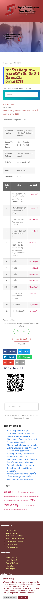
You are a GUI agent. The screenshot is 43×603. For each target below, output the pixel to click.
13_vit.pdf (33, 311)
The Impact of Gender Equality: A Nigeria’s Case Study (22, 440)
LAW (21, 496)
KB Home (7, 107)
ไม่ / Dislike (21, 338)
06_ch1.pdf (34, 261)
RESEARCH (26, 496)
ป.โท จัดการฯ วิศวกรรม (14, 541)
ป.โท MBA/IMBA (12, 547)
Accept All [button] (23, 597)
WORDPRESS (25, 500)
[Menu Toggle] (21, 18)
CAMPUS (31, 492)
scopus (32, 496)
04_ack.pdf (34, 231)
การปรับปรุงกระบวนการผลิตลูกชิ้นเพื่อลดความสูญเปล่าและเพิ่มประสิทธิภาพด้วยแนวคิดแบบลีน (21, 477)
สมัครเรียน (10, 566)
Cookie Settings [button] (9, 597)
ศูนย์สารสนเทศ (11, 557)
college (6, 496)
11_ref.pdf (33, 293)
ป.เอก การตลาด (11, 533)
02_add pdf (34, 208)
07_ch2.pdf (34, 268)
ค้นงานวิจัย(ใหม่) (12, 563)
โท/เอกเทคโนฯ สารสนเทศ (16, 539)
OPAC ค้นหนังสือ (12, 560)
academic (12, 492)
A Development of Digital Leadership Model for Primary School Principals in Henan (20, 433)
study (37, 496)
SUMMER (7, 500)
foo (18, 496)
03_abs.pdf (34, 219)
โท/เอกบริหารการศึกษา (14, 536)
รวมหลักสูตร (10, 569)
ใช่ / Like (21, 331)
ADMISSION (24, 492)
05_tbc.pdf (34, 242)
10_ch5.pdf (34, 287)
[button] (10, 351)
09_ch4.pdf (34, 280)
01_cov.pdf (34, 194)
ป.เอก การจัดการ (12, 530)
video (18, 500)
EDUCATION (13, 496)
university (13, 500)
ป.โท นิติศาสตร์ (11, 544)
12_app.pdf (34, 304)
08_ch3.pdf (34, 274)
